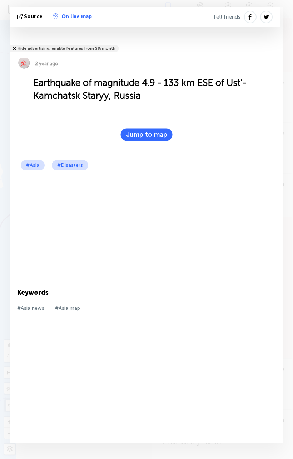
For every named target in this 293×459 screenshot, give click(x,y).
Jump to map (146, 135)
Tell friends (226, 17)
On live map (76, 17)
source (33, 17)
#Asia (32, 165)
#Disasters (70, 165)
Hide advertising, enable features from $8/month (66, 48)
